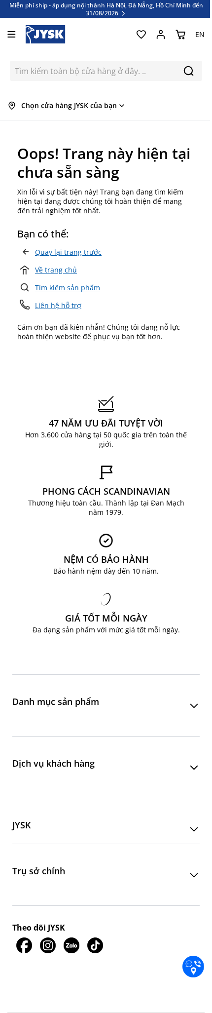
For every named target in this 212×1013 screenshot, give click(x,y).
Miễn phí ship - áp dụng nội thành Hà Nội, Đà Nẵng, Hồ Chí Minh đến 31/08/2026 (106, 9)
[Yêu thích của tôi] (141, 34)
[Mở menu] (11, 34)
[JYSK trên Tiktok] (95, 945)
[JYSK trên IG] (48, 945)
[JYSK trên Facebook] (24, 945)
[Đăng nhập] (161, 34)
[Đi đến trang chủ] (46, 34)
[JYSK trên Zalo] (71, 945)
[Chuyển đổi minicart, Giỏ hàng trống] (180, 34)
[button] (106, 705)
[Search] (188, 71)
